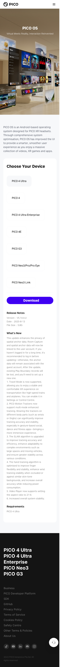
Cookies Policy (13, 620)
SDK (6, 598)
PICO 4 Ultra (18, 550)
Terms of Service (14, 614)
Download (31, 300)
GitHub (8, 604)
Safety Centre (12, 625)
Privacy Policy (13, 609)
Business (9, 588)
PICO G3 (13, 574)
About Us (10, 636)
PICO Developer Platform (20, 593)
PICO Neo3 (16, 568)
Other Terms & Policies (18, 630)
